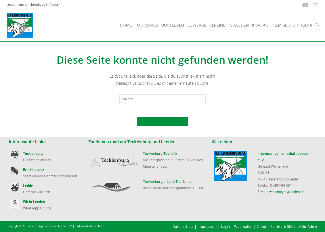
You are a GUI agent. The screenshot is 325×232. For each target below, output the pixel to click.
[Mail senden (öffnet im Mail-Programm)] (314, 5)
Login (225, 226)
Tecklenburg (33, 153)
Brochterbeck (33, 170)
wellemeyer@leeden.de (286, 192)
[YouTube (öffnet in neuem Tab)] (305, 5)
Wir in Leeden (34, 202)
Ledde (28, 186)
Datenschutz (182, 226)
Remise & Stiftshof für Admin (294, 226)
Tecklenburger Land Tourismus (167, 182)
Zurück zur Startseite (162, 121)
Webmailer (243, 226)
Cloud (261, 226)
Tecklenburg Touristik (160, 153)
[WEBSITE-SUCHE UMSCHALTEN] (318, 25)
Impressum (207, 226)
